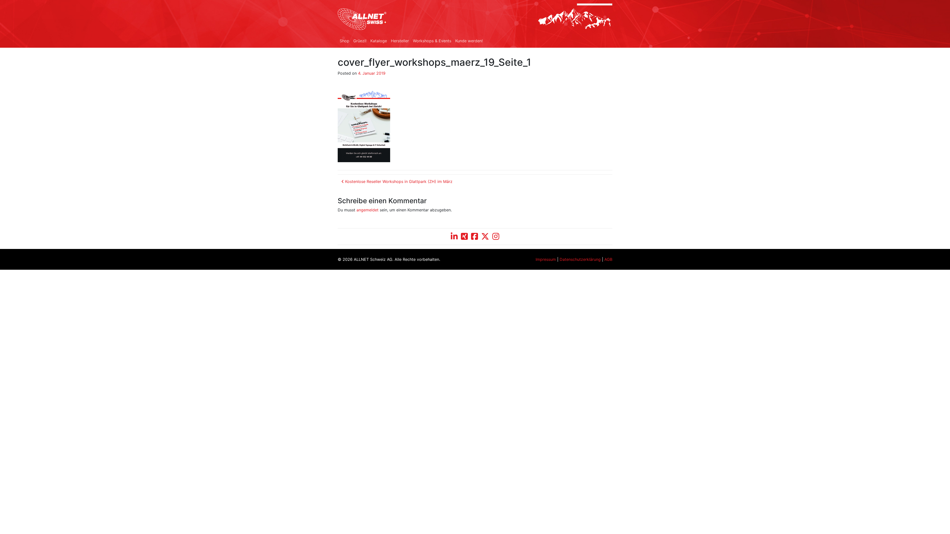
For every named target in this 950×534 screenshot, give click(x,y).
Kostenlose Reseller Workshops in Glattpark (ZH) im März (398, 181)
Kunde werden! (469, 40)
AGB (608, 259)
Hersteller (400, 40)
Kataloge (378, 40)
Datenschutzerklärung (580, 259)
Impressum (546, 259)
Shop (344, 40)
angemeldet (367, 209)
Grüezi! (359, 40)
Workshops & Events (432, 40)
